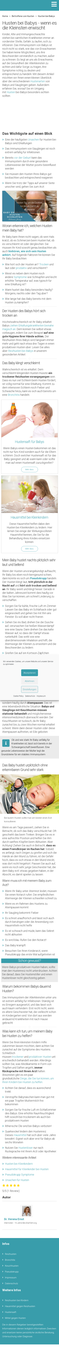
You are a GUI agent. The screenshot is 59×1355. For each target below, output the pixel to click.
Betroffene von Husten (23, 16)
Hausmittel (20, 1135)
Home (5, 16)
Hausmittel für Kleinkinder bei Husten (27, 1169)
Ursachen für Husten (17, 1180)
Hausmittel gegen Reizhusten (20, 1306)
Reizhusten (10, 1254)
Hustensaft (10, 1312)
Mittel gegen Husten (15, 1318)
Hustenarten (37, 81)
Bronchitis (14, 394)
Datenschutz (30, 696)
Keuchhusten (11, 1265)
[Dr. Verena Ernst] (28, 1210)
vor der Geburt (22, 157)
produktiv (21, 268)
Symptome (20, 277)
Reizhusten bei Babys (20, 350)
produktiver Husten (40, 1056)
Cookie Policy (18, 696)
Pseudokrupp (12, 1271)
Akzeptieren (29, 672)
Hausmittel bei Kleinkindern (29, 517)
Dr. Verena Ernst (14, 1219)
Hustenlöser (25, 1147)
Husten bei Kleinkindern (19, 1163)
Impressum (41, 696)
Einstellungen (29, 689)
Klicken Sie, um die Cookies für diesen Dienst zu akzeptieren (29, 206)
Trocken (44, 264)
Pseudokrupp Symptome (19, 1174)
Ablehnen (29, 681)
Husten (11, 92)
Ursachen (33, 139)
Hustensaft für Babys (29, 442)
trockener (17, 1056)
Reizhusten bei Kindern (16, 1300)
